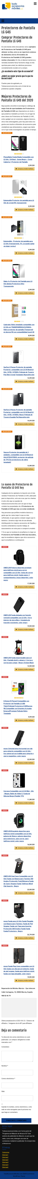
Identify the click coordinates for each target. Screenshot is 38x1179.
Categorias (5, 1152)
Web (3, 1091)
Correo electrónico (8, 1078)
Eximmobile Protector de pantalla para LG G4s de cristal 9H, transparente (19, 201)
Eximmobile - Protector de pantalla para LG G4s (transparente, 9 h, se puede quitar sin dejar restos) (19, 243)
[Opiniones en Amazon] (19, 154)
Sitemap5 (5, 1165)
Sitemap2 (5, 1157)
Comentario (5, 1047)
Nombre (4, 1066)
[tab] (35, 3)
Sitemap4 (5, 1162)
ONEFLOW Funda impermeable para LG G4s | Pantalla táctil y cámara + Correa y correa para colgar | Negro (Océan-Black (19, 660)
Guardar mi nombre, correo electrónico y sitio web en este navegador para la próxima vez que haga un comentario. (16, 1109)
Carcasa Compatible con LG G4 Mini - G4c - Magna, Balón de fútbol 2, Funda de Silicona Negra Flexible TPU (19, 793)
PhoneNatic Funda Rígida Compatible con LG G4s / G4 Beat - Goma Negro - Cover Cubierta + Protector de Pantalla (19, 159)
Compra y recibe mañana (25, 169)
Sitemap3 (5, 1160)
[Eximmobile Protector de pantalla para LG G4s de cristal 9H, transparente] (19, 186)
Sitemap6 (5, 1167)
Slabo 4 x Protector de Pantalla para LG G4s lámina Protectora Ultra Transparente (18, 283)
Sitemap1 (5, 1155)
